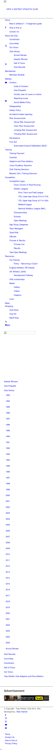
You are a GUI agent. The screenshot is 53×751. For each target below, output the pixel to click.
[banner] (26, 9)
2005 (8, 524)
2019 (8, 607)
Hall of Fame (9, 667)
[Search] (6, 321)
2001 (8, 501)
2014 (8, 577)
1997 (8, 477)
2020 (8, 613)
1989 (8, 430)
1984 (8, 401)
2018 (8, 601)
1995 (8, 465)
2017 (8, 595)
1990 (8, 436)
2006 (8, 530)
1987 (8, 418)
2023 (8, 630)
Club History (9, 390)
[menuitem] (27, 25)
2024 (8, 636)
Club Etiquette (10, 385)
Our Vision (8, 671)
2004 (8, 518)
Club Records (9, 654)
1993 (8, 454)
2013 (8, 571)
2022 (8, 625)
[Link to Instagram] (6, 721)
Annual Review (12, 648)
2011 (8, 560)
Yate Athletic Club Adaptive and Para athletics (23, 676)
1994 (8, 459)
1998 (8, 483)
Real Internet (21, 711)
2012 (8, 565)
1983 (8, 395)
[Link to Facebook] (5, 714)
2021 (8, 619)
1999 (8, 489)
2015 (8, 583)
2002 (8, 507)
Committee (8, 658)
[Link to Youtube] (6, 724)
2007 (8, 536)
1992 (8, 448)
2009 (8, 548)
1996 (8, 471)
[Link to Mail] (6, 728)
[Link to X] (6, 718)
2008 (8, 542)
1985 (8, 406)
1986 (8, 412)
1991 (8, 442)
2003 (8, 512)
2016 (8, 589)
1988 (8, 424)
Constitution (9, 663)
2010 (8, 554)
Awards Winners (11, 381)
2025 (8, 642)
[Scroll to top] (1, 749)
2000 (8, 495)
